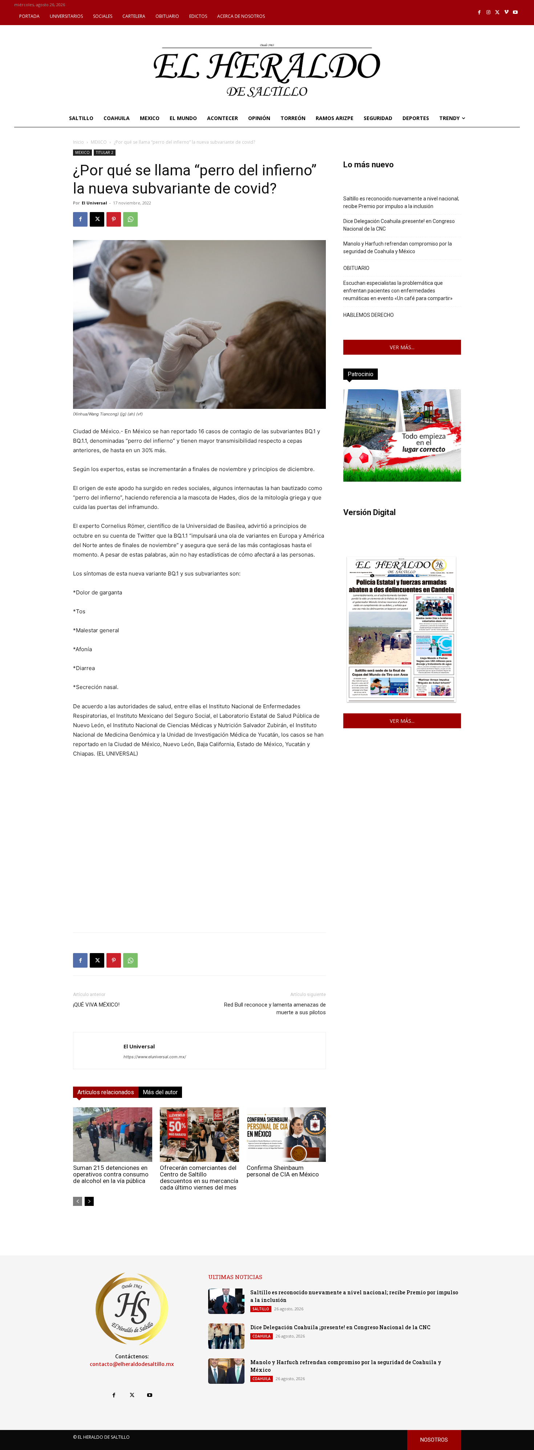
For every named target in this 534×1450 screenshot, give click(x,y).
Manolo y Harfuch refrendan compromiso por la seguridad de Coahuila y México (397, 247)
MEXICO (99, 142)
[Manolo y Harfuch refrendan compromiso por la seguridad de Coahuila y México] (226, 1371)
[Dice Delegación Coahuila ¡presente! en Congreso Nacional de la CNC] (226, 1336)
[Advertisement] (199, 876)
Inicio (78, 142)
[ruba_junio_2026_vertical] (402, 479)
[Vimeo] (506, 12)
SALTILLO (260, 1308)
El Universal (94, 203)
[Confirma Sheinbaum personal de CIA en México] (286, 1134)
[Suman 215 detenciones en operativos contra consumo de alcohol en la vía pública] (112, 1134)
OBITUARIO (356, 268)
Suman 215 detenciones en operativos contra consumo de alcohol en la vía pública (111, 1174)
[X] (497, 12)
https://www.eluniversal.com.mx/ (155, 1056)
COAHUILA (261, 1336)
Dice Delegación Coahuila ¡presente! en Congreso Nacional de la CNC (399, 225)
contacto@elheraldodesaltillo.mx (132, 1364)
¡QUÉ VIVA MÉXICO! (96, 1004)
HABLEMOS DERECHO (368, 315)
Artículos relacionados (105, 1092)
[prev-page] (77, 1201)
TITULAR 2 (104, 152)
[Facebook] (479, 12)
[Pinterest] (113, 219)
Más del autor (160, 1092)
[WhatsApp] (130, 219)
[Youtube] (515, 12)
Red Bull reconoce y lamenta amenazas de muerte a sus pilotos (275, 1008)
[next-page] (89, 1201)
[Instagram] (488, 12)
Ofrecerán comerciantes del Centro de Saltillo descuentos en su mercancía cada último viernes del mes (199, 1177)
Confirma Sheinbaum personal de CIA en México (283, 1171)
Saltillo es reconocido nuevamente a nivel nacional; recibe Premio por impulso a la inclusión (401, 202)
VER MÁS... (402, 347)
